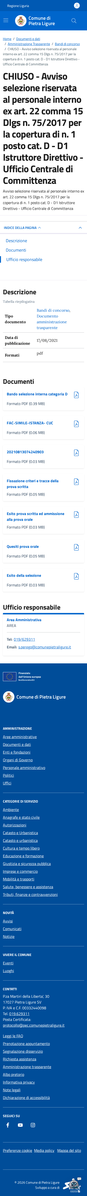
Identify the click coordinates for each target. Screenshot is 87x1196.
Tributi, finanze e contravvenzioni (30, 894)
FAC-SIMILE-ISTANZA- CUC (30, 423)
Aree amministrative (20, 737)
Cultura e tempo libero (21, 848)
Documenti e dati (17, 744)
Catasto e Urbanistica (20, 833)
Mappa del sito (69, 1150)
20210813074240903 (25, 452)
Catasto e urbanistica (20, 840)
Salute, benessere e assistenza (28, 887)
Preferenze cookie (17, 1150)
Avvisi (8, 921)
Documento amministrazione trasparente (52, 322)
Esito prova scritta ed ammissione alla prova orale (35, 516)
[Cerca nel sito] (74, 21)
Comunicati (12, 929)
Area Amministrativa (24, 620)
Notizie (8, 936)
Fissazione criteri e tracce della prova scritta (32, 483)
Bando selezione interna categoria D (37, 394)
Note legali (12, 1090)
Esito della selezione (24, 575)
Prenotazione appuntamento (26, 1043)
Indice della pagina (20, 227)
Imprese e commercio (20, 871)
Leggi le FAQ (13, 1036)
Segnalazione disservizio (23, 1051)
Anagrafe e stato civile (21, 817)
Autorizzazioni (14, 825)
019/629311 (24, 639)
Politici (8, 775)
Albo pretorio (13, 1074)
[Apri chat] (74, 1183)
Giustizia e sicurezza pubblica (27, 863)
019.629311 (19, 1014)
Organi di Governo (18, 760)
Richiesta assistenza (19, 1059)
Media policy (44, 1150)
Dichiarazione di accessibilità (26, 1097)
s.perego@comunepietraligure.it (44, 647)
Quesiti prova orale (23, 546)
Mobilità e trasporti (18, 879)
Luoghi (8, 971)
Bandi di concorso (53, 310)
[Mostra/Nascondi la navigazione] (6, 20)
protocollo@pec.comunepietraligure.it (34, 1025)
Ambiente (11, 809)
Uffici (7, 783)
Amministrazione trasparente (27, 1067)
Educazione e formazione (23, 856)
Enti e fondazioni (16, 752)
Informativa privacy (19, 1082)
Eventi (8, 963)
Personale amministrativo (24, 767)
